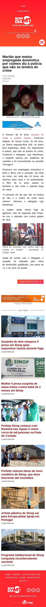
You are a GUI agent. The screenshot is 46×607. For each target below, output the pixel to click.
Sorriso (16, 574)
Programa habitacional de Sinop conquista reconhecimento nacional (22, 558)
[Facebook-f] (18, 36)
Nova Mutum (11, 578)
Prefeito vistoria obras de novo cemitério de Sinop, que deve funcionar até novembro (22, 474)
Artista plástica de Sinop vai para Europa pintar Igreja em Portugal (20, 516)
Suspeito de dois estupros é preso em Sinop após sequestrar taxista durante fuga (22, 345)
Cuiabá (22, 578)
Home (23, 6)
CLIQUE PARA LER (7, 352)
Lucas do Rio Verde (31, 574)
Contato (23, 581)
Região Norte (33, 578)
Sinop (8, 574)
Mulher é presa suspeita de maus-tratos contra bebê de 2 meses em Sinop (21, 387)
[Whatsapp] (28, 36)
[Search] (35, 31)
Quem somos (23, 11)
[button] (42, 42)
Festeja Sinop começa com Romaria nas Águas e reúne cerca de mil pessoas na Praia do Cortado (21, 430)
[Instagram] (23, 36)
